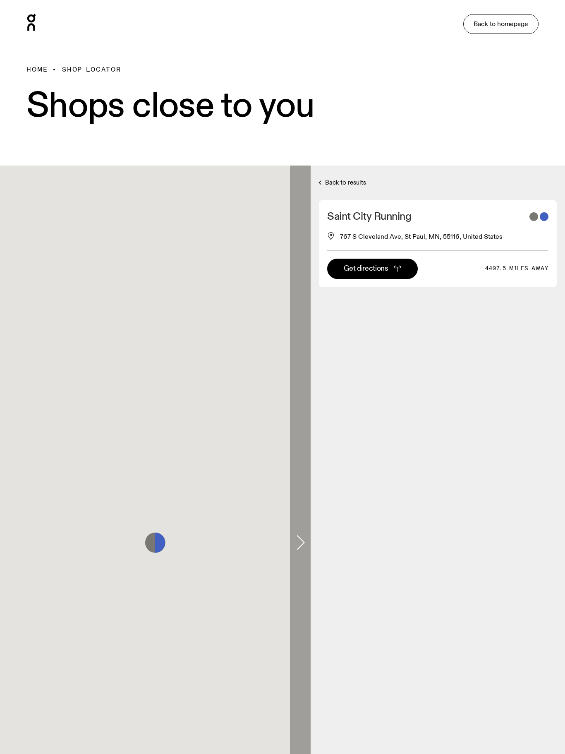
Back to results (344, 183)
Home (37, 69)
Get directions (366, 268)
